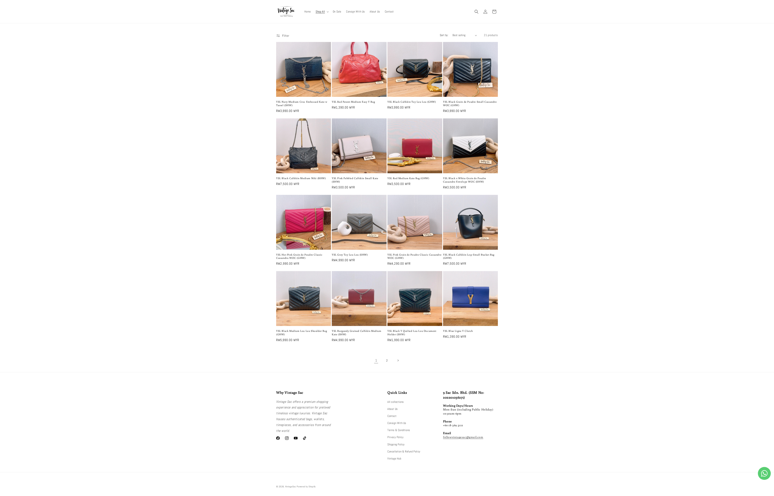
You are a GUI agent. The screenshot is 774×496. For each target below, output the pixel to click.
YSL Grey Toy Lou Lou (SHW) (350, 254)
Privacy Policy (395, 437)
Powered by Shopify (306, 486)
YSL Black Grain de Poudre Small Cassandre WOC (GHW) (470, 103)
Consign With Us (396, 423)
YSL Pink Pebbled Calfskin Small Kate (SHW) (355, 180)
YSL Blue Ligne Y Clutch (458, 331)
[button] (321, 11)
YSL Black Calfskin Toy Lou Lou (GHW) (411, 101)
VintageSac (290, 486)
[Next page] (397, 360)
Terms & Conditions (398, 430)
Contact (391, 416)
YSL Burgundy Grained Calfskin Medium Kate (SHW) (356, 332)
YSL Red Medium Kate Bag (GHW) (408, 178)
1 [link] (376, 360)
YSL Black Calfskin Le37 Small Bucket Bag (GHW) (468, 256)
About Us (392, 409)
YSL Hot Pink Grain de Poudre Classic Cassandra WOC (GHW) (299, 256)
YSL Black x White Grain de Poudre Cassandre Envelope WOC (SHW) (464, 180)
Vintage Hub (394, 458)
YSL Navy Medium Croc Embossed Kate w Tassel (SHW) (301, 103)
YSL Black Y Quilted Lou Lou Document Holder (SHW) (411, 332)
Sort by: (444, 35)
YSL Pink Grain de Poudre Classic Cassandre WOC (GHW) (414, 256)
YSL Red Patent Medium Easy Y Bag (353, 101)
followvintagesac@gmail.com (463, 437)
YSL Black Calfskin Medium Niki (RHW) (301, 178)
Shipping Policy (396, 444)
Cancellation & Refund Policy (403, 451)
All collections (395, 402)
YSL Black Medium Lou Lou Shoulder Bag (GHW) (301, 332)
